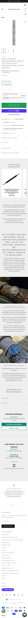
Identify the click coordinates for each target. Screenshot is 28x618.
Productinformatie (7, 557)
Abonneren (8, 526)
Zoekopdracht (5, 534)
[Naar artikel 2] (9, 51)
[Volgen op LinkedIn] (22, 595)
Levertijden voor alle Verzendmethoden (12, 540)
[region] (14, 493)
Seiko (3, 56)
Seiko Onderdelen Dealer (8, 560)
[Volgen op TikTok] (18, 595)
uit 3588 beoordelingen (13, 451)
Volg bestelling (6, 542)
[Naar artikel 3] (14, 51)
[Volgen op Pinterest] (10, 595)
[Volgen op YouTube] (14, 595)
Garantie (4, 575)
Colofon (4, 578)
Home (2, 17)
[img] (14, 449)
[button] (5, 71)
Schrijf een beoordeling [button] (14, 424)
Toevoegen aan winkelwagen (14, 105)
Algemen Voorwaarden (8, 552)
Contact (4, 550)
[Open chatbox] (24, 615)
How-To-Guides (6, 565)
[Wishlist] (25, 11)
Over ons (4, 547)
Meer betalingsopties (14, 114)
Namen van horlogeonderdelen (10, 570)
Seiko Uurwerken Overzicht (9, 563)
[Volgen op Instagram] (6, 595)
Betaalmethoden (6, 545)
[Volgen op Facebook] (2, 595)
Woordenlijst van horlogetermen (10, 573)
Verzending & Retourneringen (10, 537)
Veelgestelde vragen (7, 568)
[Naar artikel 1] (4, 51)
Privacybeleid (5, 555)
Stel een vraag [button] (14, 428)
